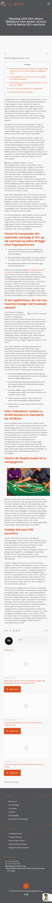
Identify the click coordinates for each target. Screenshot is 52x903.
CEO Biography (13, 815)
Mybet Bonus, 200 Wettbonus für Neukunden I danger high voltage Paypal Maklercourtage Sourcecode (24, 681)
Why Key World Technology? (18, 819)
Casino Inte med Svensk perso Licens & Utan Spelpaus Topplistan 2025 (23, 723)
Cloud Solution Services (16, 840)
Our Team (11, 811)
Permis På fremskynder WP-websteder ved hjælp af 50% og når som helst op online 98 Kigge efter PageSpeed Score (29, 71)
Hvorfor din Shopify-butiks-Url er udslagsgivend (26, 88)
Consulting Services (15, 833)
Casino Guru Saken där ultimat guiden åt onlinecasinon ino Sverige (24, 765)
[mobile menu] (49, 4)
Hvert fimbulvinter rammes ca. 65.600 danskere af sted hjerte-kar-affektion (28, 83)
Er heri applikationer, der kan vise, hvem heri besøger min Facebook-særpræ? (28, 78)
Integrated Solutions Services (18, 847)
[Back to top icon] (26, 886)
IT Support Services (15, 837)
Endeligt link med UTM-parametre (21, 92)
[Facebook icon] (25, 894)
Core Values (12, 808)
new (16, 58)
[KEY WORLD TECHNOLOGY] (12, 4)
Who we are (12, 801)
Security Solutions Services (17, 844)
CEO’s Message (13, 804)
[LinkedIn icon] (27, 894)
